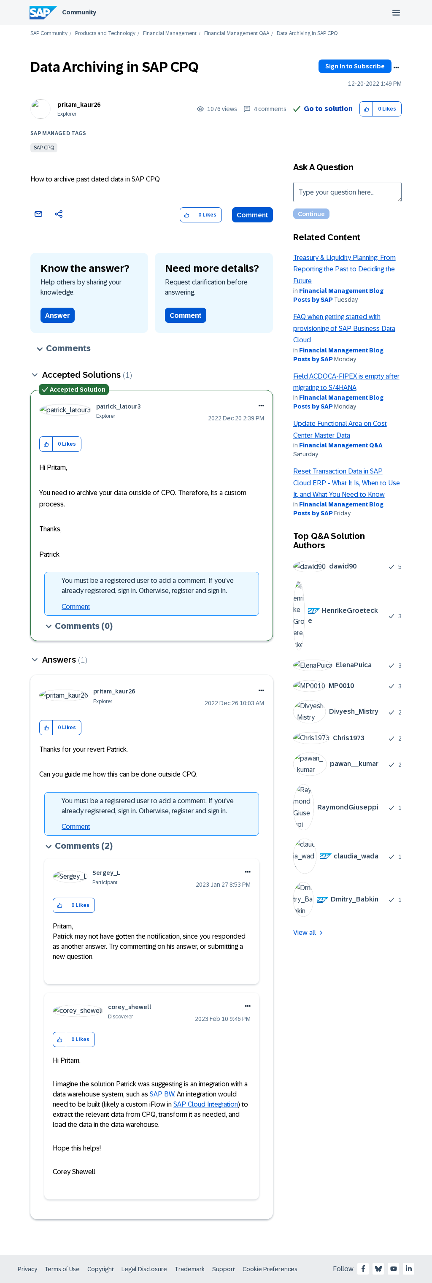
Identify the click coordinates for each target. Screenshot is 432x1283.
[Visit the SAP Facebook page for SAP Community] (363, 1268)
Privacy (27, 1269)
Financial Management (170, 33)
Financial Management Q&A (236, 33)
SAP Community (49, 33)
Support (223, 1269)
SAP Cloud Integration (205, 1104)
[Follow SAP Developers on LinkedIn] (408, 1268)
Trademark (190, 1269)
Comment (252, 215)
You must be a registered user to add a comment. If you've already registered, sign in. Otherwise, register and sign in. (148, 585)
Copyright (100, 1269)
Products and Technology (105, 33)
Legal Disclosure (144, 1269)
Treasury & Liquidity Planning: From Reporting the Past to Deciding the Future (344, 269)
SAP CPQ (44, 148)
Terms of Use (62, 1269)
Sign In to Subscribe (355, 66)
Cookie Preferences (270, 1269)
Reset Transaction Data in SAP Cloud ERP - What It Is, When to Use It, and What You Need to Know (346, 483)
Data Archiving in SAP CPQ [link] (307, 33)
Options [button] (396, 67)
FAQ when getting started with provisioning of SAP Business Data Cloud (344, 328)
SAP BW (162, 1094)
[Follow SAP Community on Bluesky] (378, 1268)
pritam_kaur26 (78, 104)
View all (304, 932)
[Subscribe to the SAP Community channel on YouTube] (393, 1268)
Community (79, 12)
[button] (366, 109)
